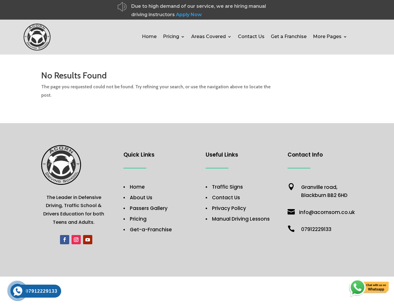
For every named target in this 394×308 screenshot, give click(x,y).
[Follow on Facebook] (64, 239)
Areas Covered (208, 37)
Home (149, 37)
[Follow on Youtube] (87, 239)
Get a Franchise (289, 37)
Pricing (171, 37)
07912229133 (316, 229)
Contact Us (251, 37)
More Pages (327, 37)
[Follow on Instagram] (76, 239)
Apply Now (189, 14)
